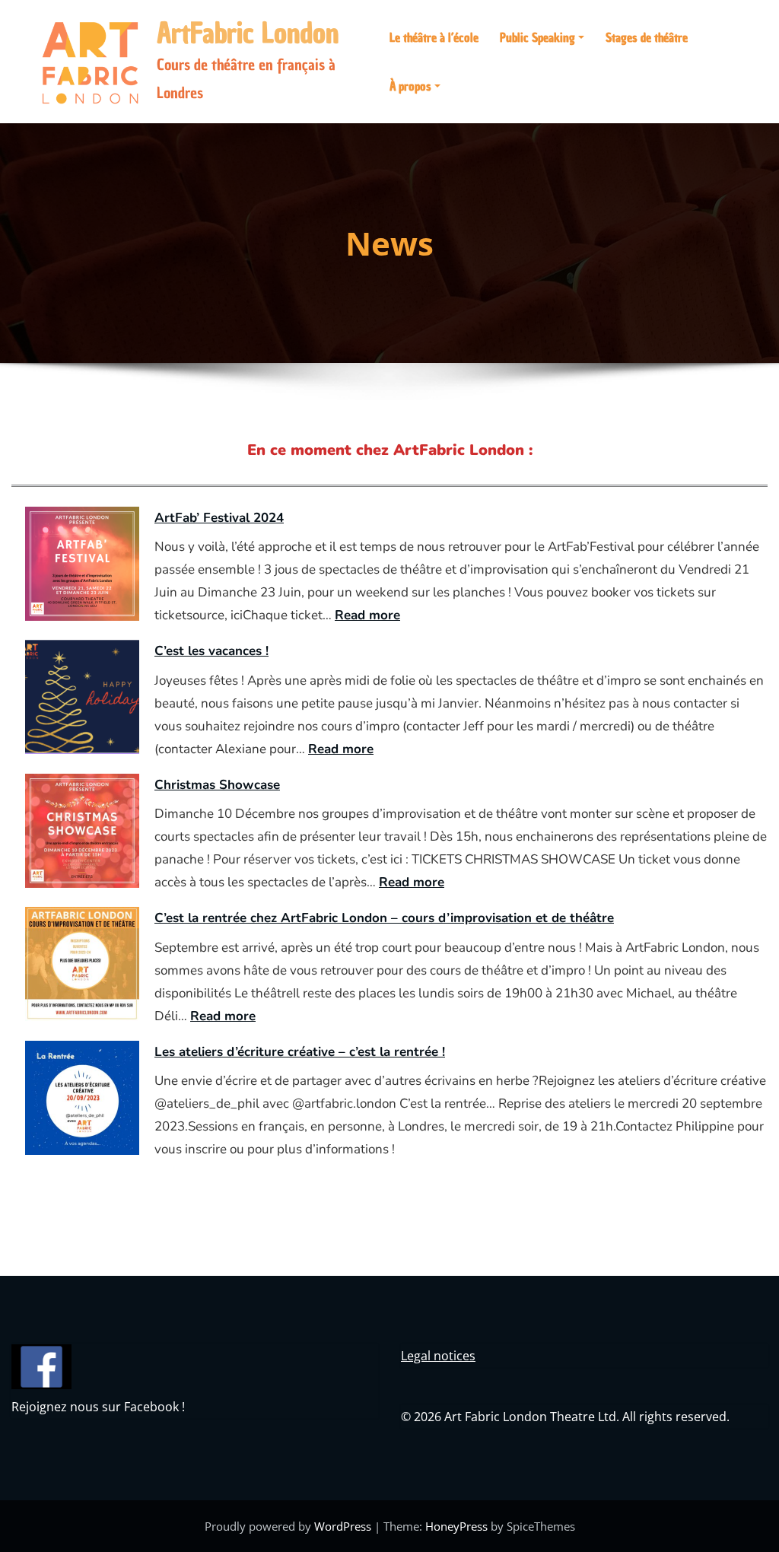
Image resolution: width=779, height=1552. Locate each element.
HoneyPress (456, 1526)
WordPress (342, 1526)
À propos (410, 86)
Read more (367, 615)
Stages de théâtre (647, 37)
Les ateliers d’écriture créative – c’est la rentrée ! (299, 1052)
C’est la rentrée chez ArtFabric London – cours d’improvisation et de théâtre (384, 918)
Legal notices (438, 1355)
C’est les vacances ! (211, 651)
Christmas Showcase (217, 784)
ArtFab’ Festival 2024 (219, 517)
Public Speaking (537, 37)
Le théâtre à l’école (434, 37)
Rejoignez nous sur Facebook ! (98, 1406)
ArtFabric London (248, 33)
